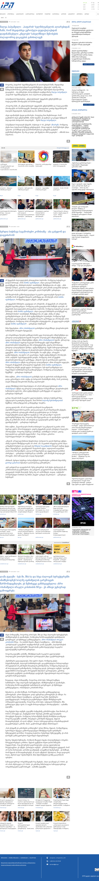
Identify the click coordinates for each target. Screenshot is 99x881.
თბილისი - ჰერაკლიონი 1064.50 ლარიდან (25, 188)
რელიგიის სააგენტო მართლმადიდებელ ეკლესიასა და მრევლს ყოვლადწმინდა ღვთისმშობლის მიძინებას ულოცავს (82, 32)
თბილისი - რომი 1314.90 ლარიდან (60, 188)
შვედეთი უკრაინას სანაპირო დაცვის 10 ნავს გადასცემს (82, 43)
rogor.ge (38, 830)
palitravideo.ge (4, 218)
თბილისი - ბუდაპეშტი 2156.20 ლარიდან (42, 188)
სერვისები (24, 858)
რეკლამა (33, 858)
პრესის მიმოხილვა (79, 110)
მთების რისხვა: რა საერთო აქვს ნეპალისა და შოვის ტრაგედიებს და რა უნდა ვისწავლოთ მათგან (26, 802)
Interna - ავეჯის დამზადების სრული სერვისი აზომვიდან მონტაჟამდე (8, 558)
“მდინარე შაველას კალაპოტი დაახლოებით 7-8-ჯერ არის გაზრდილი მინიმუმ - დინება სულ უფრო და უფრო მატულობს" (83, 481)
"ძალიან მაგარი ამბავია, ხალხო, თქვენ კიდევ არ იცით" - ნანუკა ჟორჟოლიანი (61, 214)
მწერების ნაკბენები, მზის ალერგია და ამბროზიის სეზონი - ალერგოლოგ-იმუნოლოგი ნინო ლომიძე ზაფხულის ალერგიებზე (26, 560)
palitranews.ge (39, 537)
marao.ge (2, 830)
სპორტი (63, 14)
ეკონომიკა (55, 14)
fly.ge (1, 195)
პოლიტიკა (10, 14)
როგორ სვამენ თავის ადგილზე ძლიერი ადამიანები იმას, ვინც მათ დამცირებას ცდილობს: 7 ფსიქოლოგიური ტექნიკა (44, 827)
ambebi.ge (3, 514)
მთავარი (3, 14)
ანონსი (86, 14)
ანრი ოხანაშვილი (26, 328)
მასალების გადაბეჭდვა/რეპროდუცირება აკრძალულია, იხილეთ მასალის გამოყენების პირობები (18, 864)
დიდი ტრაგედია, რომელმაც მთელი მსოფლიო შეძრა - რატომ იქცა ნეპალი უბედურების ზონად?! (83, 236)
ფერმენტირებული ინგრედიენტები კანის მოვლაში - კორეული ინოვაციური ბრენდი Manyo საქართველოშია (60, 560)
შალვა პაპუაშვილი (59, 92)
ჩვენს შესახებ (14, 858)
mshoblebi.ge (39, 807)
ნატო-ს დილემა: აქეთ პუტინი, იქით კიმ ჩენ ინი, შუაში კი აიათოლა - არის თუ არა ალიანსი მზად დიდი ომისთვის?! (83, 186)
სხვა (2, 17)
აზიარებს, (55, 125)
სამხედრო (71, 14)
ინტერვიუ (75, 71)
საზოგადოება (30, 14)
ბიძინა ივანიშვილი (31, 283)
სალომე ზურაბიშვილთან (52, 400)
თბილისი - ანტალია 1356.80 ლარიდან (6, 188)
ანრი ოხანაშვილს (12, 343)
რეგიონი (47, 14)
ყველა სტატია (88, 104)
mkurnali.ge (3, 807)
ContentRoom (65, 542)
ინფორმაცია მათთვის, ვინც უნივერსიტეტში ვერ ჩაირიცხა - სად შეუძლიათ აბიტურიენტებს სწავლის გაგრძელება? (26, 510)
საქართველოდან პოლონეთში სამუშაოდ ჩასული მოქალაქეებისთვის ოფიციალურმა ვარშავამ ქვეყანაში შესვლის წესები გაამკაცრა (61, 535)
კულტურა (80, 14)
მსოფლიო (39, 14)
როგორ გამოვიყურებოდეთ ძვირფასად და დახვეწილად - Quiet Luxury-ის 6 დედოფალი (26, 827)
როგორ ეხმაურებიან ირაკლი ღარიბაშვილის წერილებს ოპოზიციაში (43, 531)
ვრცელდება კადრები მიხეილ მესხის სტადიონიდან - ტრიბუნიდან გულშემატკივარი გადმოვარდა (42, 216)
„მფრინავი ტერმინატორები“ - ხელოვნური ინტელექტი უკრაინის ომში (82, 164)
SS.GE (3, 148)
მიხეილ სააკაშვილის (43, 446)
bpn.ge (85, 2)
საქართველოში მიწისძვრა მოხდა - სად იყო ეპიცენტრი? (8, 213)
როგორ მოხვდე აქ (63, 148)
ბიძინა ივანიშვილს (18, 324)
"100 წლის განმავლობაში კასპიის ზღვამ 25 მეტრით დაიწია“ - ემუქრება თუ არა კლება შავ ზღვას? (26, 532)
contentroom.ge (4, 563)
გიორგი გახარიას (12, 463)
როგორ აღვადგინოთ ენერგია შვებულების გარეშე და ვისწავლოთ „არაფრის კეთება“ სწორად (7, 803)
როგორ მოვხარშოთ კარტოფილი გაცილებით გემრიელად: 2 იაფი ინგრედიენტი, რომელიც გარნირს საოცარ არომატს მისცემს (61, 828)
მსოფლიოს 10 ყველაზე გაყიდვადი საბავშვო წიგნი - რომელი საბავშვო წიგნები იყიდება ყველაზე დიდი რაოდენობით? (44, 803)
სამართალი (20, 14)
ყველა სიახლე (88, 64)
